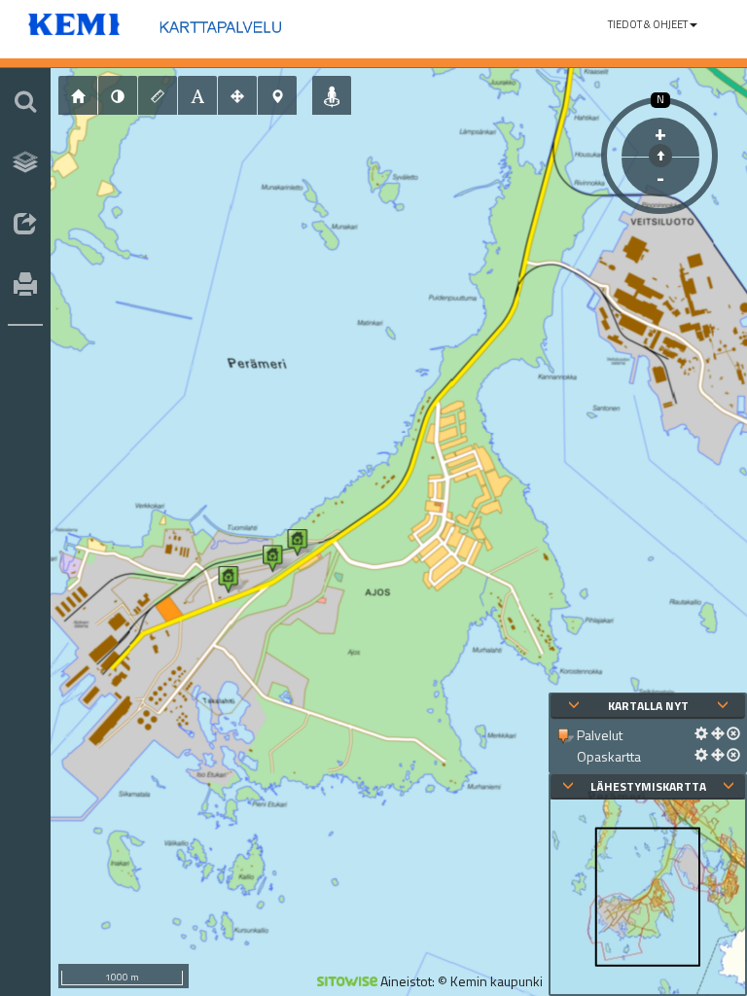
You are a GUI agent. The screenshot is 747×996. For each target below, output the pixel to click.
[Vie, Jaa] (25, 224)
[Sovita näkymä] (237, 95)
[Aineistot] (25, 162)
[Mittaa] (157, 95)
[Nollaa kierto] (660, 155)
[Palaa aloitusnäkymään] (77, 95)
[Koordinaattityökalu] (277, 95)
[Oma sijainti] (331, 95)
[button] (652, 24)
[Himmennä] (117, 95)
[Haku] (25, 101)
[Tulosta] (25, 286)
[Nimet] (197, 95)
